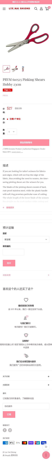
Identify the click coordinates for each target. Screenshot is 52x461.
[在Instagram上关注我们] (10, 430)
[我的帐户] (41, 8)
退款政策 (7, 275)
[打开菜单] (4, 9)
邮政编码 (7, 246)
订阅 (9, 414)
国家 (5, 233)
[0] (47, 8)
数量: (4, 132)
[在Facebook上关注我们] (5, 430)
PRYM (5, 95)
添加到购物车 (26, 142)
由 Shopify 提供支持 (10, 455)
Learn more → (17, 152)
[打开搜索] (35, 8)
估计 (9, 263)
